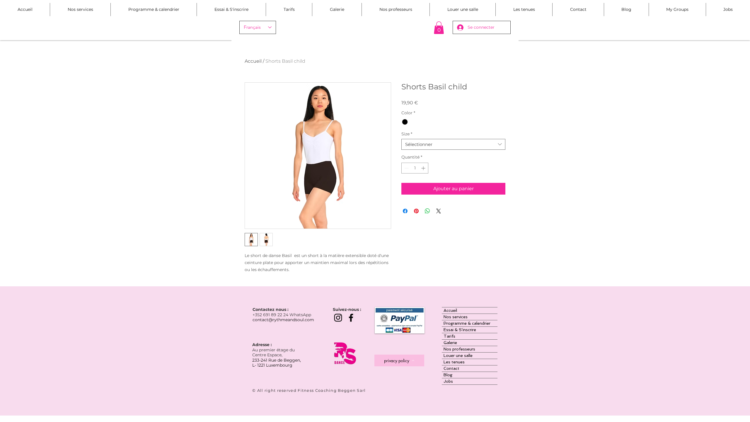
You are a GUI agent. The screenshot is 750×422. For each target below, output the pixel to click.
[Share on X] (438, 211)
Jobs (448, 381)
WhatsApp (300, 314)
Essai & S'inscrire (460, 329)
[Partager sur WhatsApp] (427, 211)
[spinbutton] (415, 168)
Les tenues (454, 362)
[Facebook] (351, 317)
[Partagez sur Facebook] (405, 211)
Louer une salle (458, 355)
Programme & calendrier (467, 323)
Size (406, 134)
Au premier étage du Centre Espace (273, 352)
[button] (439, 27)
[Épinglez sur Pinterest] (416, 211)
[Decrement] (406, 168)
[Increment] (423, 168)
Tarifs (449, 336)
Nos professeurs (459, 349)
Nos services (456, 316)
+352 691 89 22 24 (271, 314)
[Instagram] (338, 317)
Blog (448, 374)
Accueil (253, 61)
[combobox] (453, 144)
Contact (451, 368)
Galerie (450, 342)
